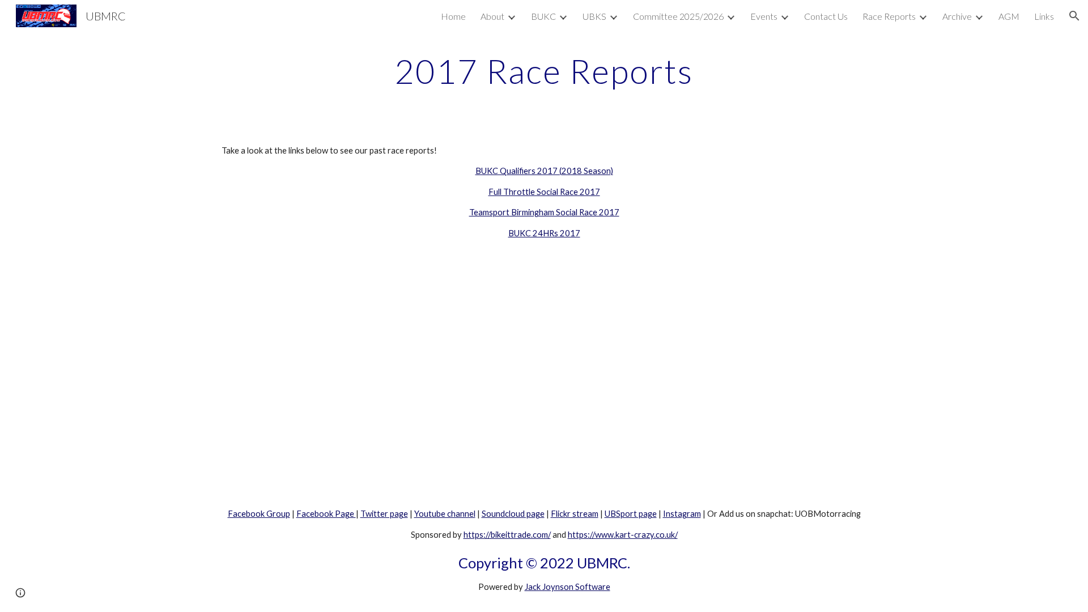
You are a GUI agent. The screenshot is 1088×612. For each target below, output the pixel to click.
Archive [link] (957, 16)
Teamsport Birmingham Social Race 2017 (544, 212)
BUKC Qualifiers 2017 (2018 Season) (544, 171)
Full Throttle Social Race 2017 (544, 192)
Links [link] (1044, 16)
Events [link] (763, 16)
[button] (1074, 15)
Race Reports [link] (889, 16)
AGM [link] (1008, 16)
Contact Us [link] (826, 16)
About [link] (492, 16)
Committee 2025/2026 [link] (678, 16)
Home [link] (453, 16)
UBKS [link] (594, 16)
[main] (544, 71)
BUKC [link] (543, 16)
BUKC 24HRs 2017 (544, 233)
